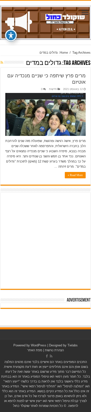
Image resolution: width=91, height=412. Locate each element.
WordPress (38, 345)
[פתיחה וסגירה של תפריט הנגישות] (11, 35)
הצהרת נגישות (54, 350)
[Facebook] (46, 356)
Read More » (75, 175)
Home (64, 52)
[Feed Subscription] (1, 62)
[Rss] (51, 356)
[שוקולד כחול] (45, 22)
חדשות (53, 89)
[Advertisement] (45, 240)
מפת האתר (34, 350)
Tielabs (72, 345)
